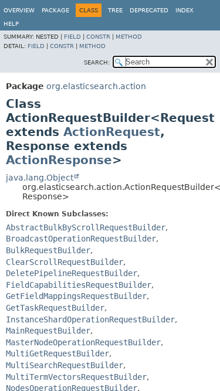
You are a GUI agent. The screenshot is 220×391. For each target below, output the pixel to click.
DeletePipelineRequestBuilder (71, 273)
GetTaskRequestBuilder (55, 307)
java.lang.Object (39, 177)
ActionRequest (111, 132)
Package (55, 10)
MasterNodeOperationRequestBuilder (83, 342)
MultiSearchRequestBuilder (64, 365)
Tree (115, 10)
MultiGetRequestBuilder (57, 353)
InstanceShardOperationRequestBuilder (90, 319)
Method (129, 36)
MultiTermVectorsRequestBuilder (76, 377)
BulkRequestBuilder (48, 250)
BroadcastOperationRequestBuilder (81, 238)
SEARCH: (97, 62)
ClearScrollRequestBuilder (64, 262)
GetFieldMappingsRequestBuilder (76, 296)
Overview (19, 10)
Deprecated (149, 10)
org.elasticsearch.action (96, 86)
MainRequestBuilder (48, 330)
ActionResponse (59, 160)
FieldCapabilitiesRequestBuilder (78, 285)
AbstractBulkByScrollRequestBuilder (85, 227)
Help (11, 24)
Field (72, 36)
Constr (98, 36)
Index (184, 10)
